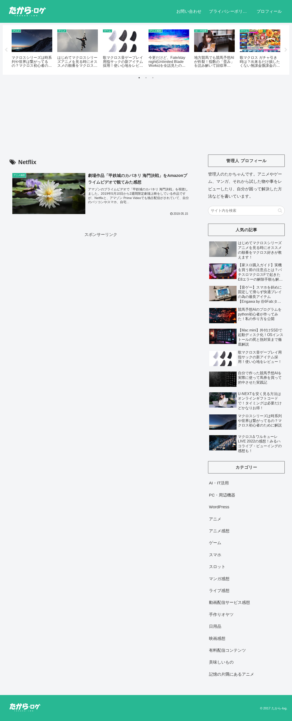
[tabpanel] (31, 49)
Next (286, 50)
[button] (280, 210)
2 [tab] (146, 77)
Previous (6, 50)
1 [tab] (139, 77)
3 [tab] (153, 77)
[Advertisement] (146, 112)
